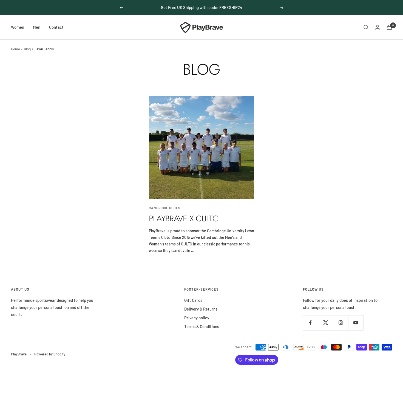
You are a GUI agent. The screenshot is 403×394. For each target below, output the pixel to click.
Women (17, 27)
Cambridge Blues (164, 208)
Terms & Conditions (201, 326)
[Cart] (389, 27)
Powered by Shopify (49, 354)
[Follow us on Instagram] (340, 322)
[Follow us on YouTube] (355, 322)
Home (15, 49)
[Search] (366, 27)
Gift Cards (193, 300)
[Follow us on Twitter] (325, 322)
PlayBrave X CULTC (183, 218)
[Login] (377, 27)
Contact (56, 27)
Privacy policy (196, 317)
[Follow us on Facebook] (310, 322)
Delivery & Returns (200, 308)
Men (36, 27)
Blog (27, 49)
